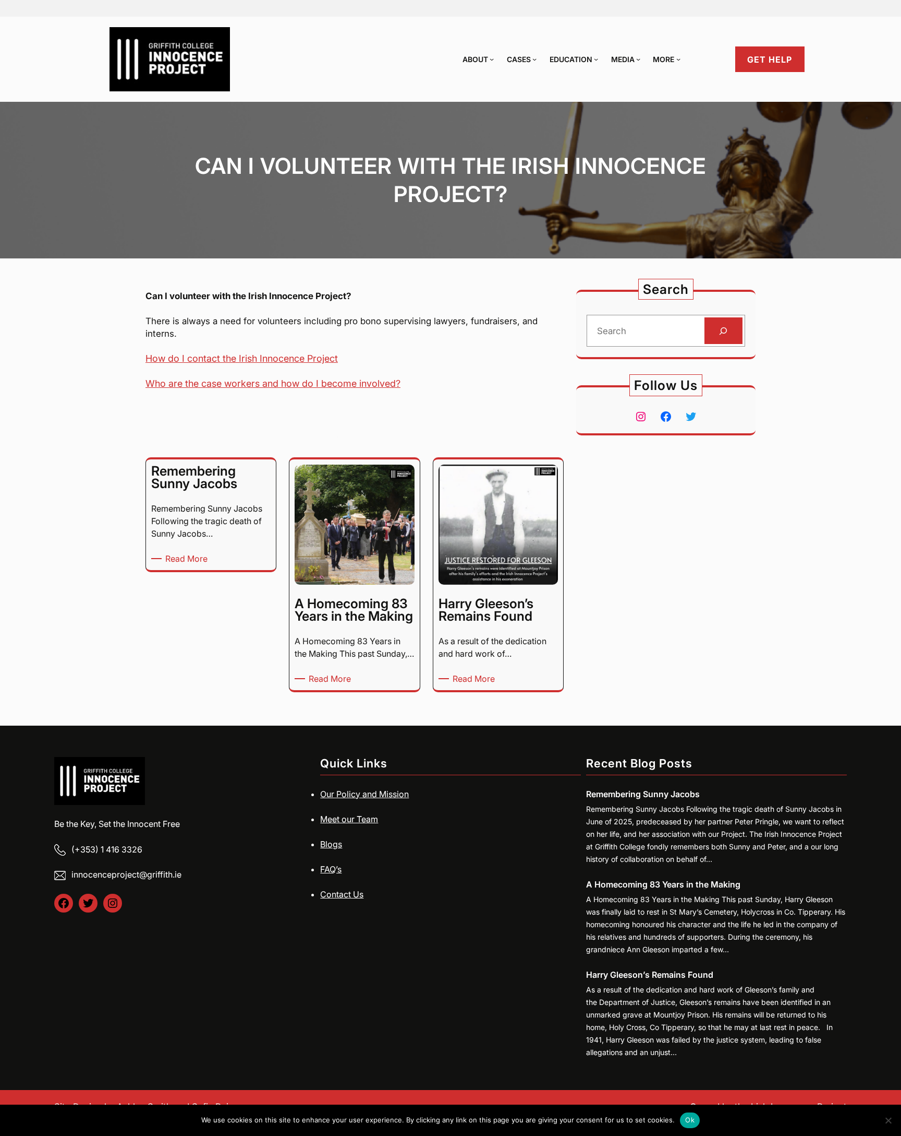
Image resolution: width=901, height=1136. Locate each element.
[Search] (723, 330)
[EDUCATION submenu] (596, 59)
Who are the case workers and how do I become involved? (272, 383)
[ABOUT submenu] (492, 59)
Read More (188, 559)
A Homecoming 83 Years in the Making (663, 884)
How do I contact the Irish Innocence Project (241, 358)
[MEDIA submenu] (638, 59)
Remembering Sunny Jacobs (643, 794)
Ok (690, 1120)
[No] (888, 1120)
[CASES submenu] (534, 59)
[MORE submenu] (678, 59)
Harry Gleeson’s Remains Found (649, 974)
